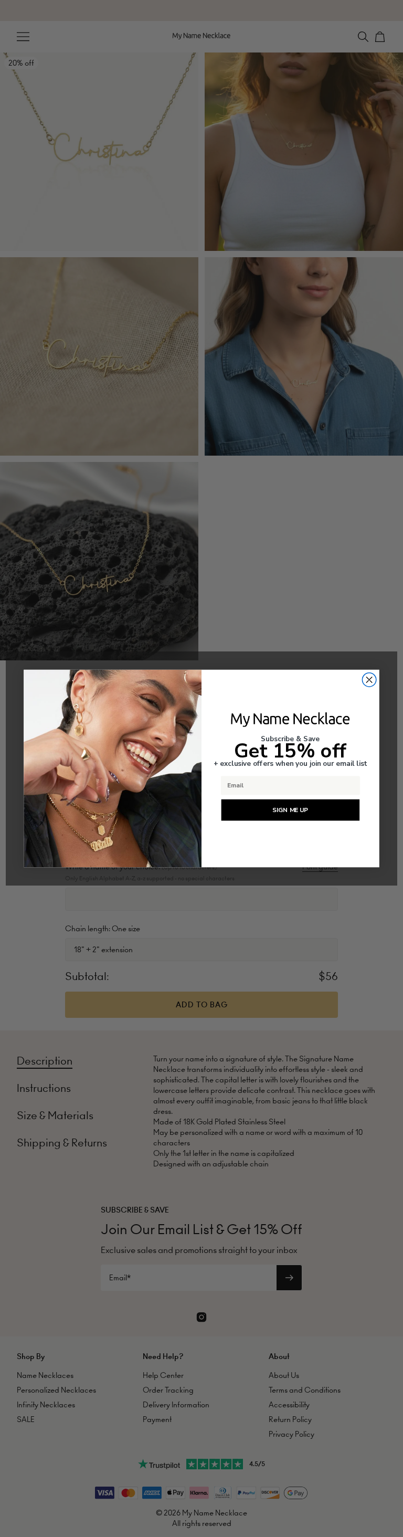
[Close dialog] (369, 680)
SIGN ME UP (290, 810)
